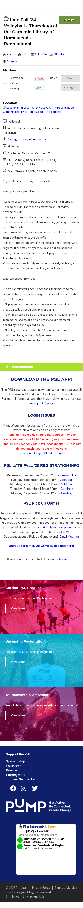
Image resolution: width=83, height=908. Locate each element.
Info (24, 54)
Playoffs (12, 61)
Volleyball (65, 479)
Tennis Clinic (68, 475)
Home (10, 54)
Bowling (66, 493)
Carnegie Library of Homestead (27, 139)
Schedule (41, 54)
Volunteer (13, 766)
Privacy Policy (41, 888)
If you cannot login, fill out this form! (41, 453)
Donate (11, 770)
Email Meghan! (69, 536)
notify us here (65, 559)
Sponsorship (15, 761)
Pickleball (66, 484)
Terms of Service (66, 888)
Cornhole (66, 488)
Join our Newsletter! (21, 779)
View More (18, 608)
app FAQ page (44, 403)
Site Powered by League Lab (25, 897)
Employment (16, 775)
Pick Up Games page (56, 527)
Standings (60, 54)
